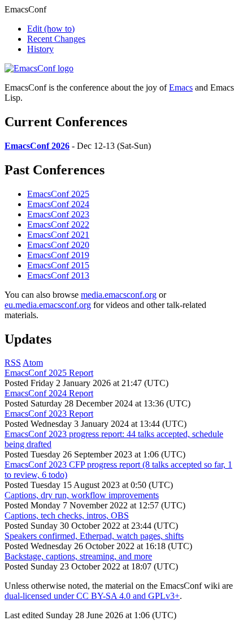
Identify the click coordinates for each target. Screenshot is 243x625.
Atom (33, 362)
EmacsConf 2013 (58, 275)
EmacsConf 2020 (58, 245)
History (40, 49)
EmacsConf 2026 (37, 146)
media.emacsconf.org (119, 294)
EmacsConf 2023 (58, 214)
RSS (13, 362)
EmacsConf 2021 (58, 234)
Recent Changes (56, 39)
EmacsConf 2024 (58, 204)
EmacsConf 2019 (58, 255)
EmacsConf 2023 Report (49, 413)
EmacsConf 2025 (58, 194)
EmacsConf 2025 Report (49, 373)
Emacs (181, 87)
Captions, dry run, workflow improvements (82, 495)
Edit (51, 28)
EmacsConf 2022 (58, 224)
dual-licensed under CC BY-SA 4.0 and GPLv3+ (92, 596)
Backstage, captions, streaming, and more (78, 556)
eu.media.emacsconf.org (48, 305)
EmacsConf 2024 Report (49, 393)
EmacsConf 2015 (58, 265)
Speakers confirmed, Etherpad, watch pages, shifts (94, 536)
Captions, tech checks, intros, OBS (67, 515)
